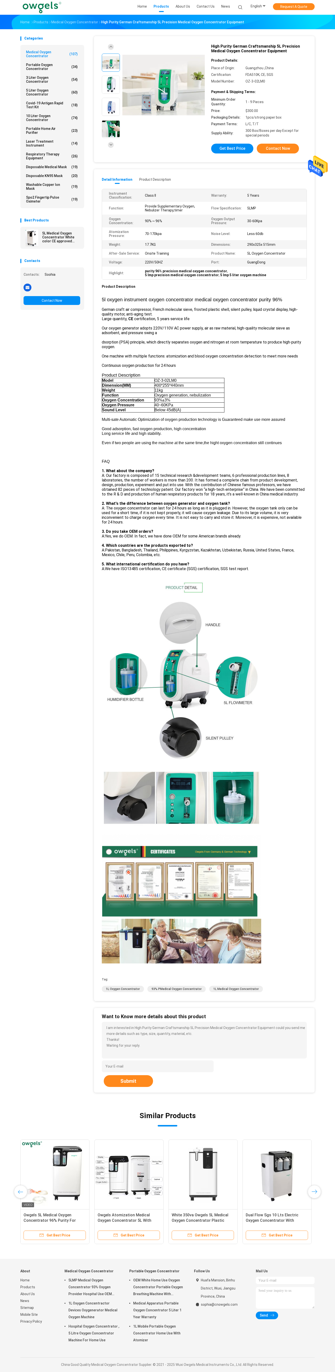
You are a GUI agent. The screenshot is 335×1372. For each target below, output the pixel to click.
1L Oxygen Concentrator (123, 989)
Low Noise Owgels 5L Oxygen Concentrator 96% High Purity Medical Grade (199, 1220)
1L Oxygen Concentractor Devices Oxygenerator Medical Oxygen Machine (92, 1310)
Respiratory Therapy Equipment (52, 156)
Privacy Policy (31, 1321)
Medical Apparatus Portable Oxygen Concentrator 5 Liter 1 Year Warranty (157, 1310)
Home (25, 1280)
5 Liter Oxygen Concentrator (52, 92)
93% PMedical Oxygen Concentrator (177, 989)
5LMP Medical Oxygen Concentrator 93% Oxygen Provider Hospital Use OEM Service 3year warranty (90, 1287)
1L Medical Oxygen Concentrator (236, 989)
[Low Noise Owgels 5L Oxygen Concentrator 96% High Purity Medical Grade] (203, 1174)
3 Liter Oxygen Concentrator (52, 79)
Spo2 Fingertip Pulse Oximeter (52, 199)
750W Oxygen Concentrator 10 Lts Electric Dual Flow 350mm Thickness (55, 1220)
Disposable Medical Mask (52, 167)
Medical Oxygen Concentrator (52, 54)
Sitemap (27, 1308)
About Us (27, 1294)
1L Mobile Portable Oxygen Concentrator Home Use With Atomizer (156, 1333)
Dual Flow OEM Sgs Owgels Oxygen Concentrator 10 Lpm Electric (272, 1220)
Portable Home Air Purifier (52, 131)
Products (27, 1287)
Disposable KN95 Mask (52, 176)
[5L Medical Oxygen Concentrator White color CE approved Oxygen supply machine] (32, 238)
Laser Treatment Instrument (52, 143)
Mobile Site (29, 1315)
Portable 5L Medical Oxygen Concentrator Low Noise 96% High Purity (129, 1220)
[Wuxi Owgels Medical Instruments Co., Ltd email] (27, 287)
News (24, 1301)
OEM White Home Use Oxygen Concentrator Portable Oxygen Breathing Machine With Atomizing (158, 1287)
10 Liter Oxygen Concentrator (52, 118)
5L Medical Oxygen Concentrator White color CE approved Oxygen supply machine (60, 237)
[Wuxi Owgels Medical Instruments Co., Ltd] (42, 7)
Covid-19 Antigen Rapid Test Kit (52, 105)
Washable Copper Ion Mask (52, 187)
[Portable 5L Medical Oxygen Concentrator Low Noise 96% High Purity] (129, 1174)
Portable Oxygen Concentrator (52, 67)
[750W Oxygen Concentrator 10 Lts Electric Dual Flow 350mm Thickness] (55, 1174)
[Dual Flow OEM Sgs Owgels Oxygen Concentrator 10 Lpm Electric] (277, 1174)
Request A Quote (293, 7)
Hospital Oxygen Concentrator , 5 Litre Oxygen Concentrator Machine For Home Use (93, 1333)
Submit (128, 1081)
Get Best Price (232, 148)
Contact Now (52, 300)
